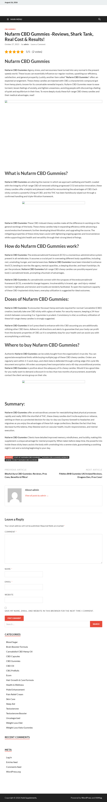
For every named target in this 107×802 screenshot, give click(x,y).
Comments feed (13, 767)
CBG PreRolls (12, 670)
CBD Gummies (10, 29)
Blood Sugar (12, 642)
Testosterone (12, 708)
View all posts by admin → (37, 495)
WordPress (86, 798)
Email (8, 582)
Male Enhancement (15, 689)
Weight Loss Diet (14, 722)
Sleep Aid (10, 703)
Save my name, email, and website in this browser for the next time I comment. (49, 611)
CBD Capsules (13, 656)
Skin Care (10, 699)
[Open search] (99, 19)
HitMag (98, 798)
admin (26, 44)
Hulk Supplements (29, 798)
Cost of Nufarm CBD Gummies (27, 457)
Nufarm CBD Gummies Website (55, 457)
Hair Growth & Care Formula (20, 680)
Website (9, 595)
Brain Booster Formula (17, 646)
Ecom (8, 675)
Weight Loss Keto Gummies (19, 727)
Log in (9, 757)
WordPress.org (13, 771)
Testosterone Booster (16, 713)
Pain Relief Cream (14, 694)
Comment (11, 532)
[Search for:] (53, 624)
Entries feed (12, 762)
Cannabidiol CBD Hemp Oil (19, 651)
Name (8, 569)
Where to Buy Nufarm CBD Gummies (21, 460)
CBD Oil (10, 665)
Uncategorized (13, 718)
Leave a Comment (38, 44)
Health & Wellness (15, 684)
